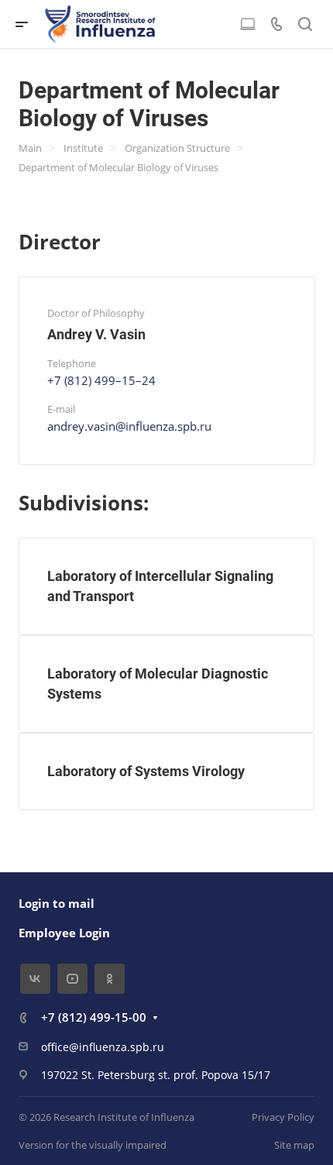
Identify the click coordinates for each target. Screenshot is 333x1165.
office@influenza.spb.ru (102, 1047)
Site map (294, 1145)
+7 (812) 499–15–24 (101, 380)
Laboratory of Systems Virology (146, 771)
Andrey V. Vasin (96, 334)
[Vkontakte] (35, 979)
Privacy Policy (283, 1117)
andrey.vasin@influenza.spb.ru (129, 426)
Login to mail (56, 903)
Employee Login (64, 932)
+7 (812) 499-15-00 (93, 1017)
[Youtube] (72, 979)
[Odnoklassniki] (109, 979)
